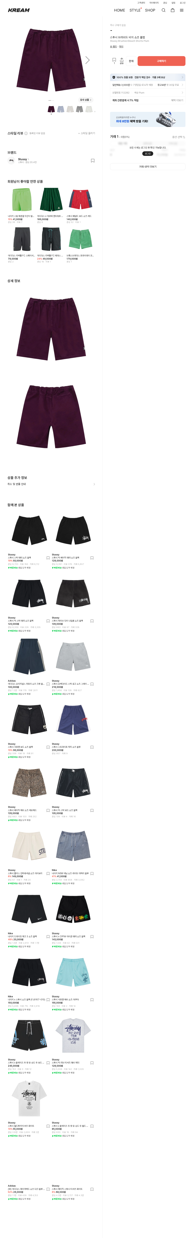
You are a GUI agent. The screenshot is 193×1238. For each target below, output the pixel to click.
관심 (165, 3)
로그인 (182, 3)
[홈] (19, 10)
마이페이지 (154, 3)
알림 (173, 3)
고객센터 (141, 3)
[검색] (163, 10)
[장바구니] (172, 10)
